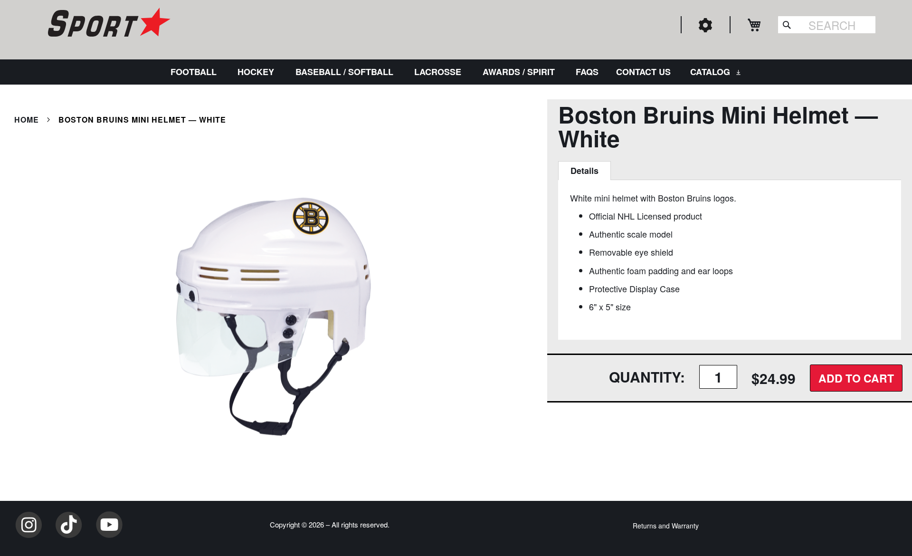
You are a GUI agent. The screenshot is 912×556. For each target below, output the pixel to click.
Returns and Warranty (666, 525)
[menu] (456, 72)
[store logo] (108, 24)
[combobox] (826, 24)
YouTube (109, 524)
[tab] (584, 170)
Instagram (28, 524)
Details (584, 170)
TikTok (69, 524)
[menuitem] (195, 72)
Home (26, 119)
